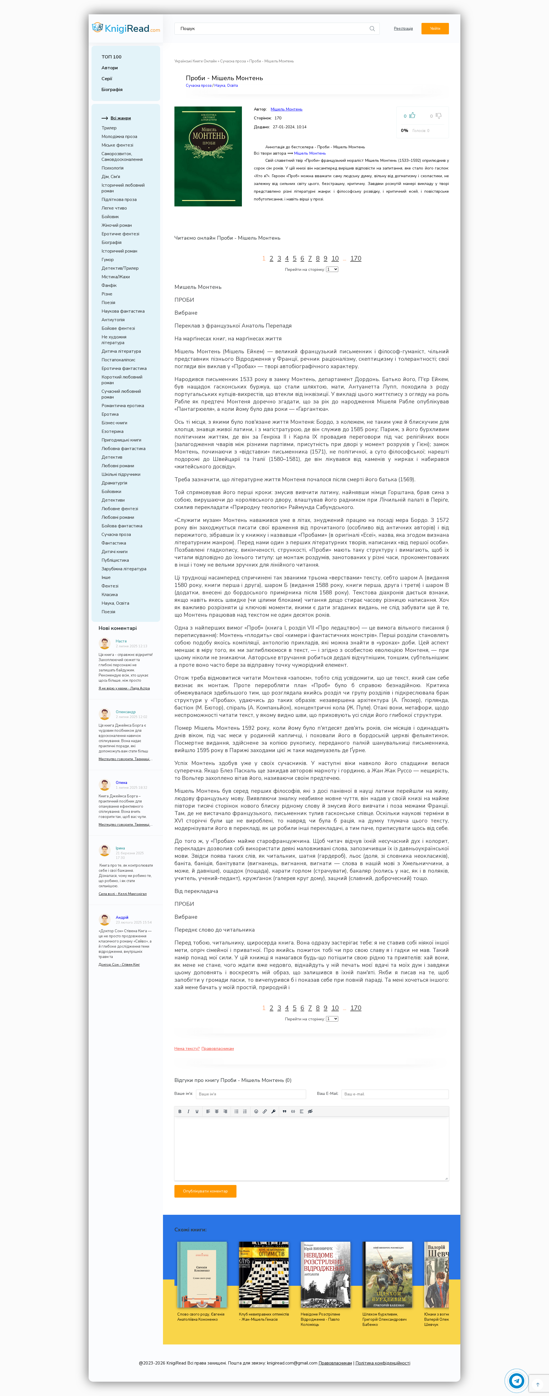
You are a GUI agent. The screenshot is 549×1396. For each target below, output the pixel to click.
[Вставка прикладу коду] (293, 1111)
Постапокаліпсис (118, 360)
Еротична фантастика (124, 368)
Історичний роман (119, 251)
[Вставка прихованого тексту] (310, 1111)
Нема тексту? (187, 1048)
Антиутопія (113, 320)
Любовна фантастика (124, 448)
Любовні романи (118, 466)
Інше (106, 577)
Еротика (110, 414)
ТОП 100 (112, 57)
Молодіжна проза (119, 136)
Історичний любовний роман (123, 188)
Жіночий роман (117, 225)
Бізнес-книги (114, 423)
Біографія (112, 89)
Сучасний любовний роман (121, 394)
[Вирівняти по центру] (216, 1111)
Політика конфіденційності (382, 1363)
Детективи (113, 500)
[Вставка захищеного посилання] (273, 1111)
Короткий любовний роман (122, 380)
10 (335, 258)
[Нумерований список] (245, 1111)
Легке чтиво (114, 208)
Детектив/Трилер (120, 268)
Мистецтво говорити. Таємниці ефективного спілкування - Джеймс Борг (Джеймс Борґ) (126, 759)
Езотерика (113, 431)
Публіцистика (115, 560)
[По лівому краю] (208, 1111)
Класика (110, 595)
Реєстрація (403, 28)
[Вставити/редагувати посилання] (264, 1111)
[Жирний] (180, 1111)
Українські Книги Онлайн (195, 61)
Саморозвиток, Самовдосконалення (122, 156)
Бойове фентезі (118, 328)
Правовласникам (218, 1048)
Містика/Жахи (116, 277)
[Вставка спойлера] (301, 1111)
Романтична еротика (123, 406)
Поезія (108, 302)
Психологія (113, 168)
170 (355, 258)
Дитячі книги (115, 552)
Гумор (108, 260)
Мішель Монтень (287, 109)
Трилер (109, 128)
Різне (107, 294)
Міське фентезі (117, 145)
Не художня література (114, 340)
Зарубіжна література (124, 569)
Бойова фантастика (122, 526)
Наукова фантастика (123, 311)
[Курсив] (188, 1111)
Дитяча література (121, 351)
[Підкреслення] (197, 1111)
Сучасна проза (116, 534)
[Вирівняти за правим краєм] (225, 1111)
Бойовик (110, 217)
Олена (121, 782)
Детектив (112, 457)
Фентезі (110, 586)
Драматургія (114, 483)
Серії (107, 79)
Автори (110, 68)
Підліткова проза (119, 199)
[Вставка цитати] (284, 1111)
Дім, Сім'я (111, 177)
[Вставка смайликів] (256, 1111)
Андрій (122, 917)
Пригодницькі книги (121, 440)
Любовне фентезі (120, 509)
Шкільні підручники (121, 474)
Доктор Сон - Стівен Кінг (119, 964)
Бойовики (111, 491)
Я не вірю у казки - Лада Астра (124, 688)
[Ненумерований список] (236, 1111)
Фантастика (114, 543)
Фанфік (109, 285)
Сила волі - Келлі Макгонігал (123, 894)
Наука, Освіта (115, 603)
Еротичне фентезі (120, 234)
